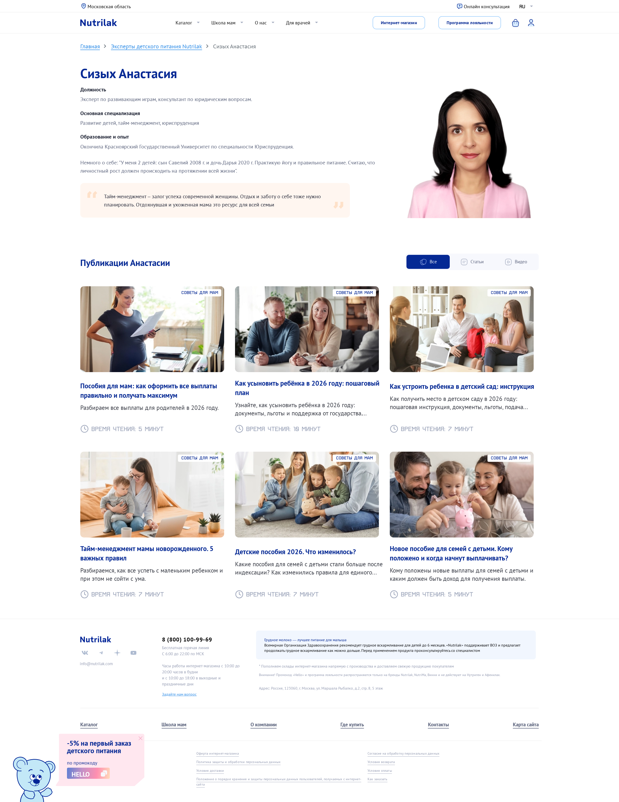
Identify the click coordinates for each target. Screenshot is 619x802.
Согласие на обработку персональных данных (403, 753)
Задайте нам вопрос (179, 694)
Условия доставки (210, 770)
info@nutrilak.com (96, 663)
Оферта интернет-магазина (217, 753)
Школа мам (223, 23)
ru (522, 6)
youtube (133, 653)
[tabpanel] (309, 439)
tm (101, 653)
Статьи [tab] (476, 261)
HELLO (81, 774)
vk (85, 653)
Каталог (184, 23)
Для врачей (298, 23)
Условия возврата (381, 762)
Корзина (512, 22)
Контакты (438, 724)
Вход (528, 22)
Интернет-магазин (399, 22)
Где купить (352, 724)
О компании (264, 724)
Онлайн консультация (487, 6)
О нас (261, 23)
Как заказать (377, 779)
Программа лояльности (470, 22)
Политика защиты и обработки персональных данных (238, 762)
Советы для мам (199, 292)
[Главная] (98, 22)
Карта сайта (526, 724)
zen (117, 653)
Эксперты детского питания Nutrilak (156, 46)
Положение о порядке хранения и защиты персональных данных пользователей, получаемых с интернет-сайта (278, 781)
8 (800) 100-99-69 (187, 639)
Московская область (109, 6)
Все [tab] (432, 261)
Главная (90, 46)
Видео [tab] (520, 261)
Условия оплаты (380, 770)
